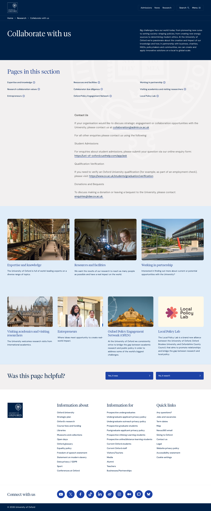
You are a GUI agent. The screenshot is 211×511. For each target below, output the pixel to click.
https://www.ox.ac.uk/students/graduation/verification (121, 176)
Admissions (146, 7)
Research (167, 7)
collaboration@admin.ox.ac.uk (131, 127)
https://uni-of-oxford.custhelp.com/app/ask (100, 155)
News (157, 7)
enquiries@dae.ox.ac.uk (88, 196)
